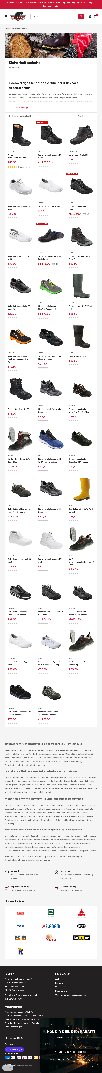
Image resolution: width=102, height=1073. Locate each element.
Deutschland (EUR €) (14, 1038)
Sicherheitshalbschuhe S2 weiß (19, 207)
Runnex (41, 303)
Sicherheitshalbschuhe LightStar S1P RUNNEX (79, 410)
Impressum (60, 987)
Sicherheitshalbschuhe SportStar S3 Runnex (17, 613)
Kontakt (59, 983)
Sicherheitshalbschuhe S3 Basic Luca (49, 257)
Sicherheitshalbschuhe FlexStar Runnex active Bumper (18, 359)
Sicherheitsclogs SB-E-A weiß (18, 257)
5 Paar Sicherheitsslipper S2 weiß (20, 663)
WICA (40, 456)
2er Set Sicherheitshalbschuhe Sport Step (81, 562)
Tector (72, 303)
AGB (57, 979)
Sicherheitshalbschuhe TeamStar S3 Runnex (79, 613)
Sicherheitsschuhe (19, 28)
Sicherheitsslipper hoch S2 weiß (19, 560)
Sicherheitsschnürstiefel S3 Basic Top (50, 410)
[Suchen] (81, 16)
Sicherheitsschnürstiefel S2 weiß (50, 560)
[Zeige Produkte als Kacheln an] (88, 116)
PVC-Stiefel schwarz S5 (79, 356)
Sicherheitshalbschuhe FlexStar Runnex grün (48, 307)
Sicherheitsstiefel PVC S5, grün (80, 307)
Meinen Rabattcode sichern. (70, 1052)
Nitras (10, 456)
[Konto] (90, 16)
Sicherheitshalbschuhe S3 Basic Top (49, 510)
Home (7, 28)
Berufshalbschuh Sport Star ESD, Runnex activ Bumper (50, 663)
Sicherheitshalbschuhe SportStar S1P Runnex (79, 460)
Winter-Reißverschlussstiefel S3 (18, 156)
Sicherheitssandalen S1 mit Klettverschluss (50, 357)
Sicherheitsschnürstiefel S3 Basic (50, 156)
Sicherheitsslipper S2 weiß (50, 206)
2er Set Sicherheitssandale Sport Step (81, 663)
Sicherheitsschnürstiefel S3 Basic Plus (81, 257)
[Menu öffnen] (6, 16)
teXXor (11, 151)
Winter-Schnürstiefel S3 (18, 409)
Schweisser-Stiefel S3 (78, 155)
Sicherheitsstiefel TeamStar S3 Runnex (50, 613)
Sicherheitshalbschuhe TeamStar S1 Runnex (48, 713)
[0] (95, 16)
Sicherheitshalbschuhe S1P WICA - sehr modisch (49, 460)
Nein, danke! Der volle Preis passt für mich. (71, 1059)
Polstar (11, 658)
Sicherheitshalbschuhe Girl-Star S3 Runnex (20, 713)
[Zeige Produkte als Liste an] (92, 116)
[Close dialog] (99, 1021)
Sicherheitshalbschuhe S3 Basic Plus (19, 307)
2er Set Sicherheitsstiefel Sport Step (19, 460)
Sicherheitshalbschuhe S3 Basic (80, 207)
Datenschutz (61, 991)
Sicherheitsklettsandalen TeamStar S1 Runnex (19, 510)
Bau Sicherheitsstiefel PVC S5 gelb (81, 510)
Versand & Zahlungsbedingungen (70, 995)
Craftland (73, 151)
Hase (40, 253)
